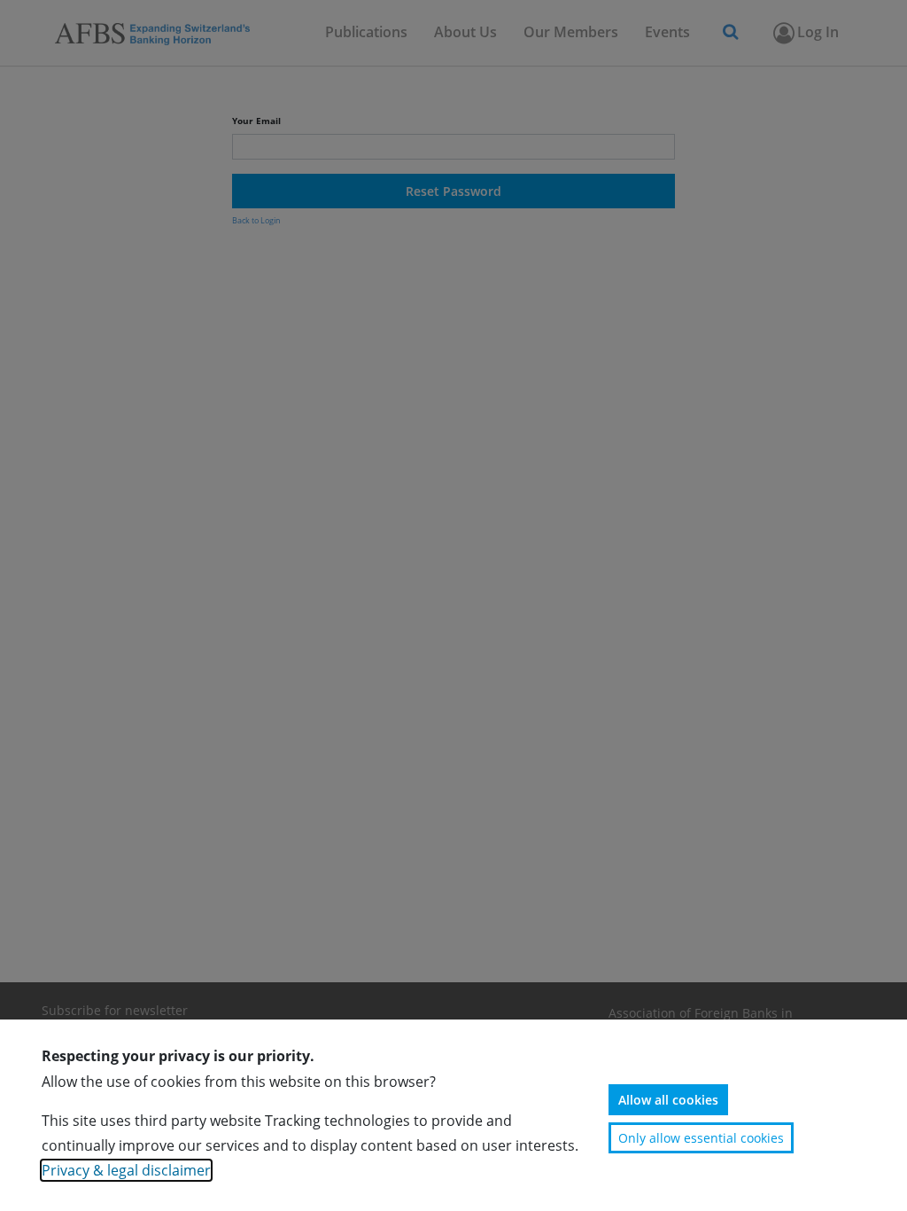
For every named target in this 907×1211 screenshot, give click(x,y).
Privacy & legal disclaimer (126, 1170)
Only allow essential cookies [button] (701, 1137)
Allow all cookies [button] (668, 1099)
